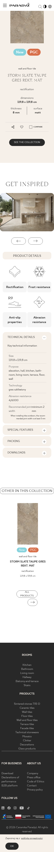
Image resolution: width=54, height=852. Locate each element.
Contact (32, 785)
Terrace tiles (27, 724)
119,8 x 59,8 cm (28, 576)
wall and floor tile (27, 556)
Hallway (27, 677)
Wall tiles (27, 712)
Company (32, 773)
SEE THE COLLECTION (27, 142)
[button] (18, 241)
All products (27, 594)
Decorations (27, 744)
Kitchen (27, 665)
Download (7, 773)
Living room (27, 673)
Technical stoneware (27, 732)
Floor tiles (27, 716)
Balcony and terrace (27, 681)
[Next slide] (33, 602)
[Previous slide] (21, 602)
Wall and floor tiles (27, 720)
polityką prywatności (32, 838)
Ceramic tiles (27, 708)
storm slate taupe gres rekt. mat (28, 563)
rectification (27, 571)
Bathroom (27, 669)
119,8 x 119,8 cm (27, 102)
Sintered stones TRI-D (27, 704)
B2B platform (10, 785)
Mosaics (27, 736)
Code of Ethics (35, 781)
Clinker (27, 740)
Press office (33, 777)
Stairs (27, 685)
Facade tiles (27, 728)
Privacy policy (35, 789)
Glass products (27, 748)
